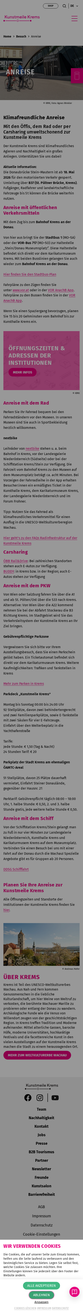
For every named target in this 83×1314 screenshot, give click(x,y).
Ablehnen (41, 1295)
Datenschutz (60, 1308)
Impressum (44, 1308)
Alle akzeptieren (41, 1286)
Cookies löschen (25, 1308)
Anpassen (41, 1302)
